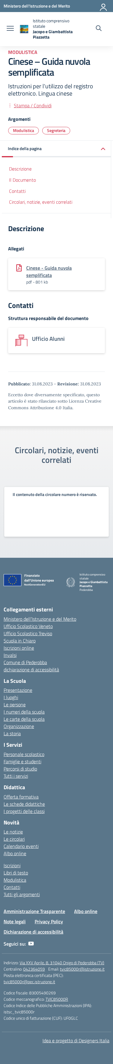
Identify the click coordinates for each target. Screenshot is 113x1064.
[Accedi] (103, 6)
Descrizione (20, 168)
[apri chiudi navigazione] (10, 29)
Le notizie (13, 831)
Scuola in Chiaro (20, 640)
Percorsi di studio (20, 768)
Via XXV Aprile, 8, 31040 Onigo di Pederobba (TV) (62, 962)
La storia (12, 733)
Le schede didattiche (24, 804)
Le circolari (14, 839)
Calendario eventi (21, 846)
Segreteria (56, 130)
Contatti (17, 191)
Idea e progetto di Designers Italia (75, 1040)
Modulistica (22, 52)
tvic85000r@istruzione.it (82, 969)
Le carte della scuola (24, 719)
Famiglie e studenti (22, 761)
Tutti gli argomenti (22, 894)
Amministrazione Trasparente (34, 911)
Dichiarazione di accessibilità (33, 931)
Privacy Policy (49, 921)
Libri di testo (16, 872)
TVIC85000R (57, 999)
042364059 (34, 969)
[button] (56, 149)
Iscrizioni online (19, 647)
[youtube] (31, 943)
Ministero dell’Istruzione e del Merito (40, 619)
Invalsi (10, 655)
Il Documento (22, 180)
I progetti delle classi (24, 811)
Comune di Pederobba (25, 662)
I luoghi (11, 697)
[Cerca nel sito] (98, 29)
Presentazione (18, 690)
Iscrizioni (12, 865)
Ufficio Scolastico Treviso (28, 633)
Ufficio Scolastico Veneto (28, 626)
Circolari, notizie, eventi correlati (40, 202)
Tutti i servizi (16, 776)
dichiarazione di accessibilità (31, 669)
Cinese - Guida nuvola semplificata (49, 271)
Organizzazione (19, 726)
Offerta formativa (21, 796)
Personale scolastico (24, 754)
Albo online (15, 853)
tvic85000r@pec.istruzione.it (29, 981)
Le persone (15, 704)
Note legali (15, 921)
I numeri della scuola (24, 711)
